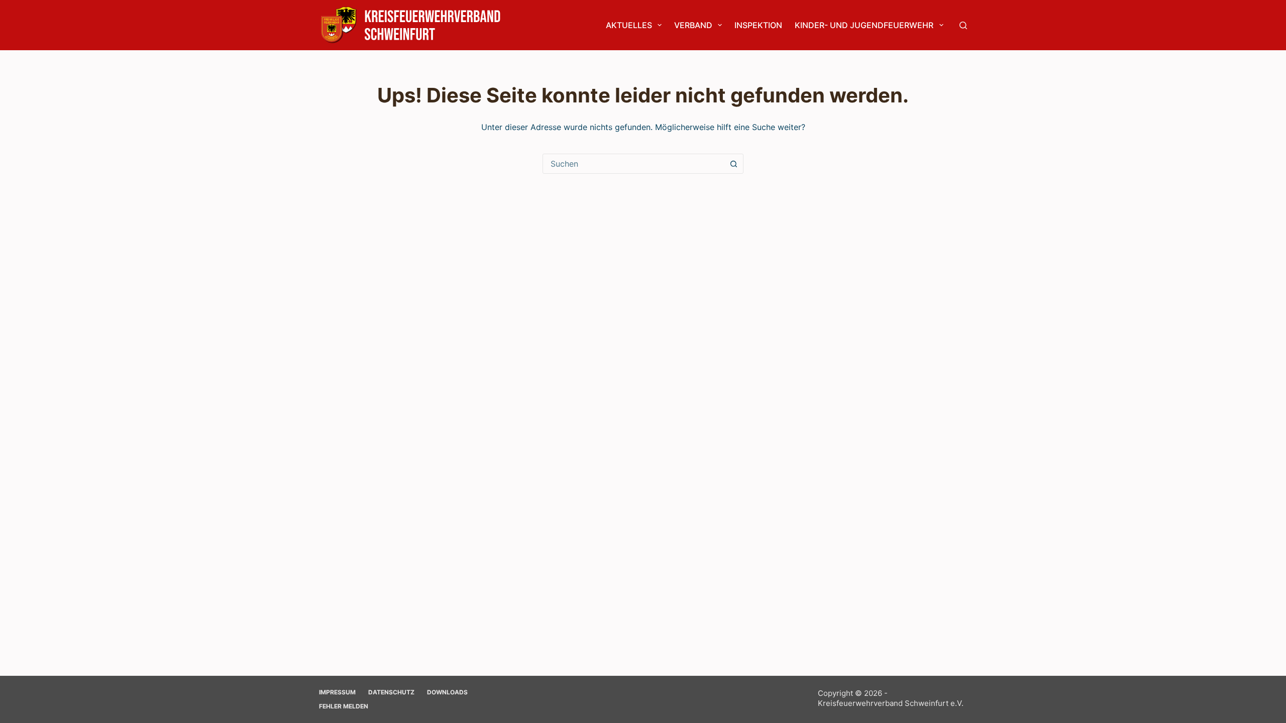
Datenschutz (391, 692)
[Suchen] (963, 25)
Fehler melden (343, 706)
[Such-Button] (733, 163)
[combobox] (633, 164)
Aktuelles (629, 25)
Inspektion (758, 25)
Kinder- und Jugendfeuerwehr (864, 25)
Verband (693, 25)
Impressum (337, 692)
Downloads (447, 692)
